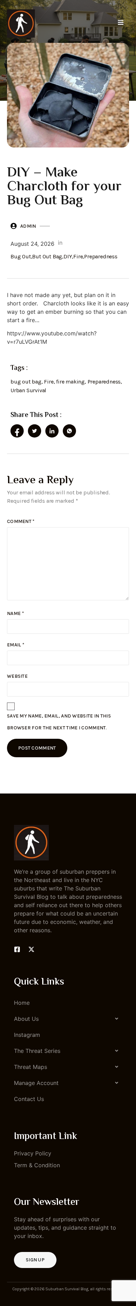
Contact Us (29, 1098)
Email (15, 645)
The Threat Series (37, 1050)
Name (15, 613)
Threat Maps (30, 1066)
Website (17, 676)
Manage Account (36, 1082)
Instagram (27, 1034)
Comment (21, 521)
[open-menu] (120, 23)
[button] (68, 1019)
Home (22, 1002)
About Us (26, 1018)
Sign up (35, 1260)
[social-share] (17, 431)
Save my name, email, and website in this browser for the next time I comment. (59, 722)
